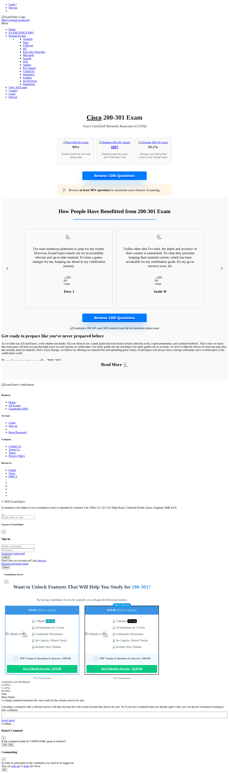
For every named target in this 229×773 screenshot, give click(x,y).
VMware (28, 45)
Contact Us (15, 446)
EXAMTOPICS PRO (21, 32)
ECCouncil (29, 68)
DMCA (13, 476)
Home (12, 29)
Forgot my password (13, 553)
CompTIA (29, 71)
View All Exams (18, 87)
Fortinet (27, 77)
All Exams (15, 405)
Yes (5, 745)
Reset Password (17, 432)
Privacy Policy (17, 455)
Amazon (28, 39)
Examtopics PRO (18, 408)
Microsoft (28, 55)
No (11, 745)
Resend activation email (14, 563)
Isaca (26, 42)
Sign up (13, 7)
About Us (14, 449)
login (26, 766)
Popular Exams (17, 35)
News (12, 473)
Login (12, 4)
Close (6, 567)
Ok (4, 769)
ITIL (25, 61)
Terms (12, 452)
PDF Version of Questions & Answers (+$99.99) (45, 658)
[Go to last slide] (7, 268)
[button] (114, 175)
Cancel (11, 720)
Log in (6, 557)
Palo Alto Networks (34, 51)
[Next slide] (221, 268)
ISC (25, 48)
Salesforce (29, 74)
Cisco (94, 117)
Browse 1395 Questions (114, 176)
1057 (114, 147)
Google (27, 58)
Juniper (27, 64)
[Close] (2, 514)
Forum (12, 470)
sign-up (41, 560)
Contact (13, 90)
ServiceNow (30, 80)
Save (4, 720)
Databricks (29, 84)
